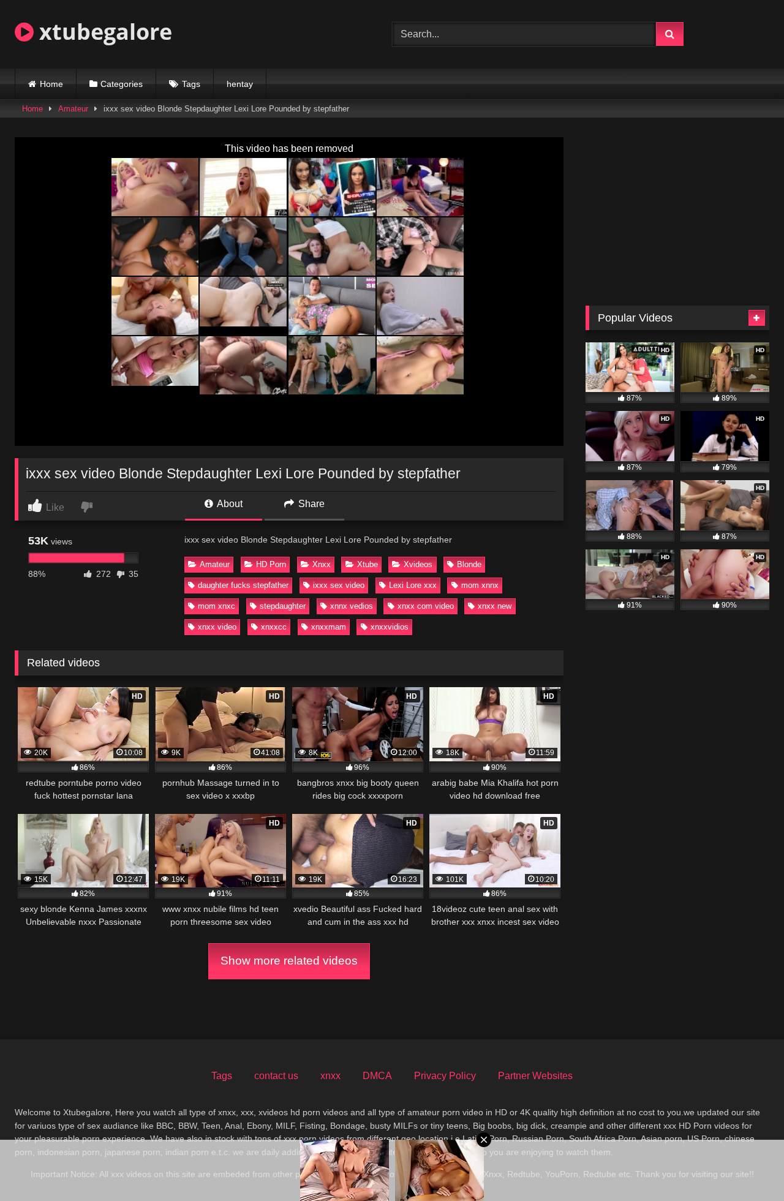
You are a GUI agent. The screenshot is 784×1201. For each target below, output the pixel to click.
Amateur (73, 108)
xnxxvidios (390, 626)
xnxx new (494, 606)
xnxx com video (426, 606)
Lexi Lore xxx (413, 585)
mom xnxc (216, 606)
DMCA (377, 1076)
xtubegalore (103, 32)
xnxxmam (328, 626)
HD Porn (271, 564)
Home (51, 84)
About (229, 504)
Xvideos (418, 564)
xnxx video (217, 626)
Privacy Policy (445, 1076)
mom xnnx (480, 585)
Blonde (469, 564)
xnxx (330, 1076)
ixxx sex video (338, 585)
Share (310, 504)
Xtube (367, 564)
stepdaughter (283, 606)
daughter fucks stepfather (243, 585)
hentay (240, 84)
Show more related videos (289, 960)
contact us (276, 1076)
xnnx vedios (351, 606)
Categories (121, 84)
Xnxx (321, 564)
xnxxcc (274, 626)
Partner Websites (535, 1076)
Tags (191, 84)
